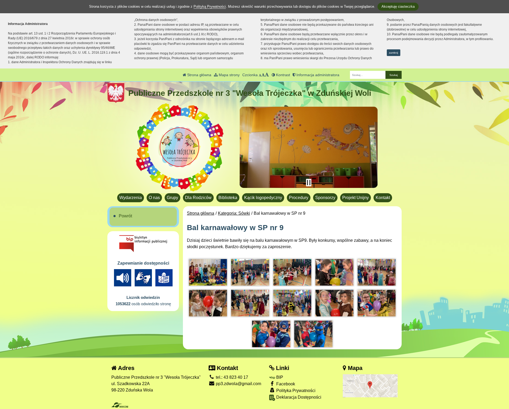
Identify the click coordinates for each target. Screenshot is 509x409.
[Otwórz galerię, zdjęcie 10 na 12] (377, 303)
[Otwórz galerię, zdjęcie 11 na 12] (271, 334)
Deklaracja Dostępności (298, 397)
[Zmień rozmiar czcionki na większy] (263, 75)
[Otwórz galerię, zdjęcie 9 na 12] (334, 303)
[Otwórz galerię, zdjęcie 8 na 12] (292, 303)
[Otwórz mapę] (370, 385)
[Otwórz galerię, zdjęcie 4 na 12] (334, 272)
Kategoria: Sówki (234, 213)
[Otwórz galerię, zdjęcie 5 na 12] (377, 272)
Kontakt (383, 197)
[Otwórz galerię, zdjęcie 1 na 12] (208, 272)
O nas (154, 197)
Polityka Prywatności (295, 390)
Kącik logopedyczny (263, 197)
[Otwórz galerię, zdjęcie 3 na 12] (292, 272)
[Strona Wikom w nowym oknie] (119, 405)
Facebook (285, 384)
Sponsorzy (325, 197)
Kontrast (282, 75)
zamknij (393, 52)
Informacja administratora (317, 75)
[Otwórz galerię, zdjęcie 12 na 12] (313, 334)
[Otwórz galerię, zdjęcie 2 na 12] (250, 272)
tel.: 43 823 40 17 (231, 377)
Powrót (125, 216)
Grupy (172, 197)
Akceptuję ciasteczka (398, 6)
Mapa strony (229, 75)
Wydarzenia (130, 197)
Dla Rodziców (198, 197)
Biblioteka (227, 197)
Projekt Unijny (355, 197)
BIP (279, 377)
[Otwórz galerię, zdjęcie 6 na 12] (208, 303)
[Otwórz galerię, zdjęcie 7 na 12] (250, 303)
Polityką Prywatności (210, 6)
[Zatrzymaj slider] (308, 182)
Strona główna (198, 75)
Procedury (298, 197)
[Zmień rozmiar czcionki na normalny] (260, 75)
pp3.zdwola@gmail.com (238, 383)
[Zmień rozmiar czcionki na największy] (267, 75)
